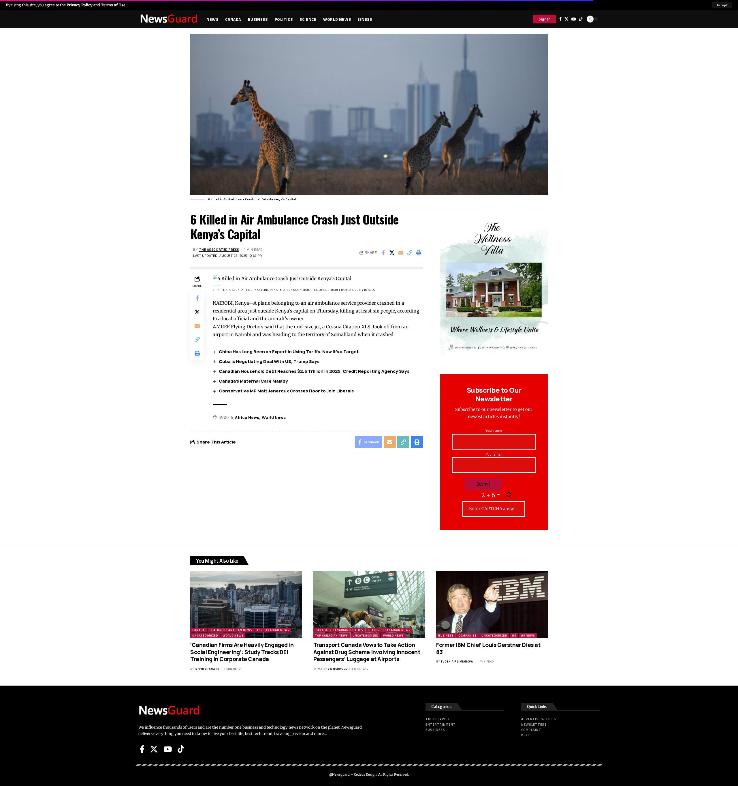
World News (274, 417)
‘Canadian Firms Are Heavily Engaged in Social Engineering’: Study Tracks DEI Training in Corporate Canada (242, 652)
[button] (722, 5)
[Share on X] (392, 252)
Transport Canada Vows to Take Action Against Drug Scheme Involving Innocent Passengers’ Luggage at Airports (366, 652)
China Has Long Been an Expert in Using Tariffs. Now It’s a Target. (289, 352)
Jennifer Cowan (207, 669)
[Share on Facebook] (383, 252)
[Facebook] (560, 19)
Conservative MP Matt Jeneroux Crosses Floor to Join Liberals (286, 391)
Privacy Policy (80, 5)
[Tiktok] (580, 19)
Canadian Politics (348, 630)
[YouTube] (573, 19)
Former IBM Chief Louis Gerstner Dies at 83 (488, 648)
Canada (198, 630)
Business (445, 635)
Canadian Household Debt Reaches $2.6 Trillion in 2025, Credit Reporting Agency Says (314, 371)
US (514, 635)
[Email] (401, 252)
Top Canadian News (273, 630)
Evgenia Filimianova (457, 661)
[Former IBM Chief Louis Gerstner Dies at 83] (492, 604)
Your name (493, 430)
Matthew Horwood (332, 669)
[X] (566, 19)
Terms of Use (113, 5)
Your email (494, 454)
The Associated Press (219, 249)
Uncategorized (205, 635)
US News (528, 635)
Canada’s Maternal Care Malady (253, 381)
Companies (467, 635)
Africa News (247, 417)
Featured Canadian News (231, 630)
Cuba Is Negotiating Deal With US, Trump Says (269, 361)
